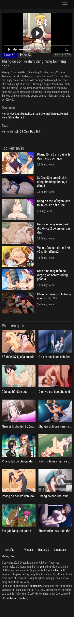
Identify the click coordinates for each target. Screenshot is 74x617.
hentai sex (12, 598)
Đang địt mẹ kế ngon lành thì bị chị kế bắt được (53, 203)
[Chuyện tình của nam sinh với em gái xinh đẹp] (55, 411)
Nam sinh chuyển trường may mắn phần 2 (28, 426)
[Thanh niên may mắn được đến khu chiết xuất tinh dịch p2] (55, 515)
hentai (58, 570)
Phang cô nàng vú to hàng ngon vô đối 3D (54, 296)
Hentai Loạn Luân (31, 113)
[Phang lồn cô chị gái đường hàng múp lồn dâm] (19, 445)
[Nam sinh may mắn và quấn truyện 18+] (55, 445)
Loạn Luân (60, 550)
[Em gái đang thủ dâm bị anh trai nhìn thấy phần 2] (19, 515)
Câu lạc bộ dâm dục (14, 392)
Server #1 (9, 54)
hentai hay (35, 586)
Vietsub (28, 550)
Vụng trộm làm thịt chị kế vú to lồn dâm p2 (53, 250)
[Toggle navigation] (65, 4)
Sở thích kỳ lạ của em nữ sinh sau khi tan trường (33, 357)
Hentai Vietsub (50, 113)
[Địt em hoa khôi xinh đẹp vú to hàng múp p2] (55, 341)
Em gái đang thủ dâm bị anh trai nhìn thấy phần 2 (33, 531)
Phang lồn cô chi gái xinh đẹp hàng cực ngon (53, 156)
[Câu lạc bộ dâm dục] (19, 376)
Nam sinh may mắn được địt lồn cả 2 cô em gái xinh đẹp (54, 228)
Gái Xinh (24, 131)
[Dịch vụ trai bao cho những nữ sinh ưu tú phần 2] (55, 376)
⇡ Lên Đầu (8, 550)
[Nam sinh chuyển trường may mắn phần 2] (19, 411)
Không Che (8, 556)
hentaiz (23, 598)
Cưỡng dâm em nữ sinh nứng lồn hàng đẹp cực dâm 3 (52, 182)
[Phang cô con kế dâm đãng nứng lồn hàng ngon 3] (19, 480)
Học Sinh (35, 131)
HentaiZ (19, 117)
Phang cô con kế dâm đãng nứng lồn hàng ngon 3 (34, 496)
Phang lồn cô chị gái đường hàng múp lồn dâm (32, 461)
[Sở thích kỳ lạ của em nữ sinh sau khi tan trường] (19, 341)
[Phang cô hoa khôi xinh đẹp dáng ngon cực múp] (55, 480)
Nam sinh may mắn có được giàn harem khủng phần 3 (52, 275)
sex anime (46, 566)
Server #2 (25, 54)
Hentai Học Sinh (11, 113)
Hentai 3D (43, 550)
